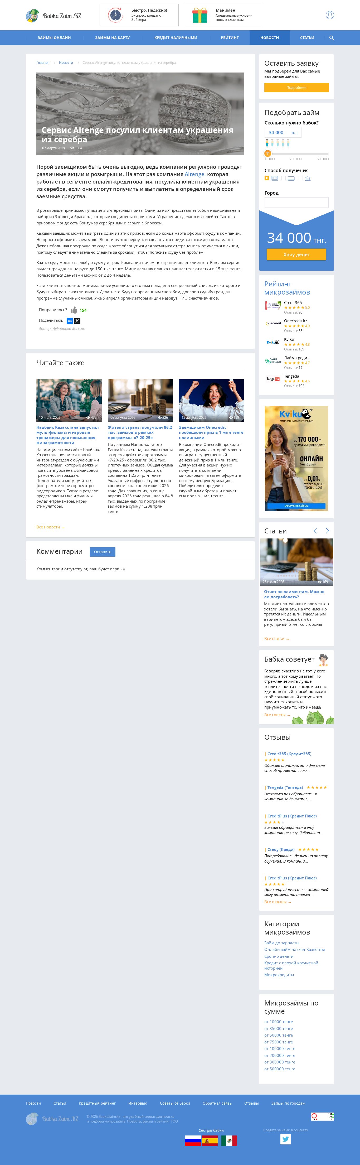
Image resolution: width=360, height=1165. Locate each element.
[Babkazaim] (53, 16)
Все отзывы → (278, 901)
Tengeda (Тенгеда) (285, 787)
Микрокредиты (279, 974)
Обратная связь (217, 1103)
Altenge (195, 174)
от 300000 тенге (279, 1062)
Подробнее (296, 87)
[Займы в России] (193, 1140)
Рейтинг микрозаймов (287, 288)
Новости (33, 1103)
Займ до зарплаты (281, 942)
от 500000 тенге (279, 1068)
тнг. (294, 132)
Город (272, 193)
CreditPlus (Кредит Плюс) (292, 816)
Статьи (59, 1103)
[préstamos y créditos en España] (210, 1140)
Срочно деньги (279, 956)
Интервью (137, 1103)
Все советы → (277, 714)
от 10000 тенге (278, 1021)
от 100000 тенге (279, 1048)
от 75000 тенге (278, 1041)
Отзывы (251, 1103)
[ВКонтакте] (70, 321)
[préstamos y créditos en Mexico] (229, 1140)
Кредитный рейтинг (97, 1103)
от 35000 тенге (278, 1028)
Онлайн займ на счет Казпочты (294, 949)
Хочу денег (297, 254)
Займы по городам (288, 1103)
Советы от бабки (175, 1103)
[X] (77, 321)
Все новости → (50, 526)
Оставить (102, 551)
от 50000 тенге (278, 1035)
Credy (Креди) (281, 849)
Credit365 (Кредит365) (289, 754)
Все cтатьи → (277, 638)
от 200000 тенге (279, 1055)
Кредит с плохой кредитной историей (291, 965)
